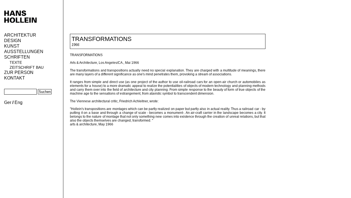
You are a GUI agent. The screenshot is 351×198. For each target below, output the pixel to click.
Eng (18, 102)
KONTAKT (14, 78)
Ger (7, 102)
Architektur (20, 35)
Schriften (17, 57)
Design (12, 40)
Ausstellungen (23, 51)
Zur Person (18, 72)
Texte (16, 62)
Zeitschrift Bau (27, 67)
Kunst (11, 46)
